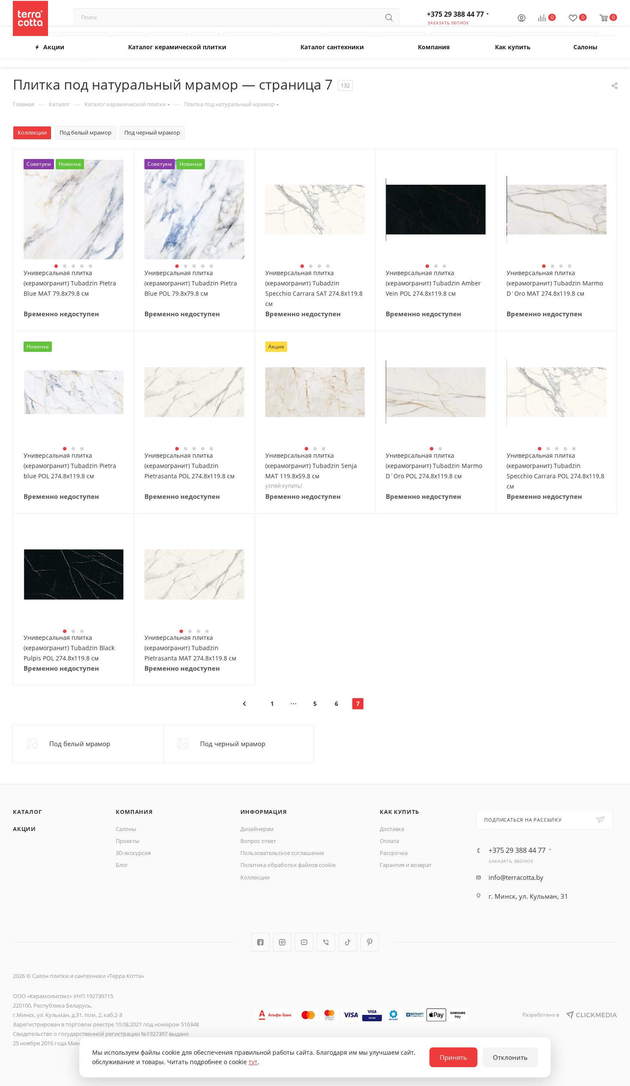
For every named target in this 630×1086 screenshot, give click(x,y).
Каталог (27, 812)
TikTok (348, 942)
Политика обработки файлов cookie (288, 865)
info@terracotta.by (516, 877)
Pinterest (369, 942)
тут (253, 1062)
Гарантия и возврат (406, 865)
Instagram (282, 942)
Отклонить (510, 1057)
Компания (134, 812)
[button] (56, 266)
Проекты (127, 841)
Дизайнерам (257, 829)
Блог (122, 865)
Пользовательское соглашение (282, 853)
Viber (326, 942)
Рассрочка (394, 853)
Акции (24, 829)
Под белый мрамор (85, 132)
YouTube (304, 942)
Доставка (392, 829)
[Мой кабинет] (521, 19)
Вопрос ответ (258, 841)
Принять (453, 1057)
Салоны (126, 829)
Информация (263, 812)
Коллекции (32, 132)
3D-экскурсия (133, 853)
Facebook (260, 942)
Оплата (389, 841)
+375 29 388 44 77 (455, 14)
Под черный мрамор (152, 132)
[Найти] (388, 17)
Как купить (399, 812)
